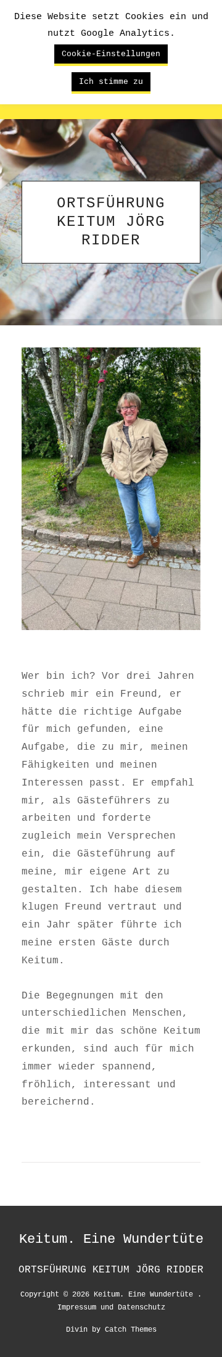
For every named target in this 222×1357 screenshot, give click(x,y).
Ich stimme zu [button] (111, 81)
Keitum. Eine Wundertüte (111, 1239)
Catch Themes (131, 1329)
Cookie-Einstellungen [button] (111, 54)
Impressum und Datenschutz (111, 1306)
